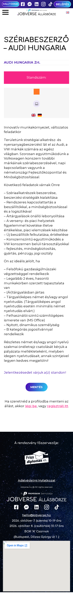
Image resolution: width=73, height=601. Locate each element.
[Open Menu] (5, 12)
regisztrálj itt (57, 406)
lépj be (31, 406)
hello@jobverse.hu (36, 515)
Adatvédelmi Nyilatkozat (36, 480)
